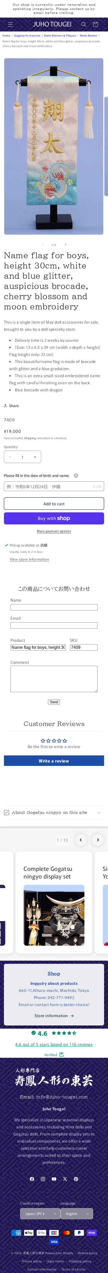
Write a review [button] (54, 761)
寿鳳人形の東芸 (34, 1253)
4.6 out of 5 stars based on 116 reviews (54, 1044)
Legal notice (55, 1261)
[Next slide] (97, 840)
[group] (54, 902)
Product (17, 640)
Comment (19, 662)
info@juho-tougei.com (62, 1097)
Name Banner (89, 35)
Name (15, 600)
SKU (74, 640)
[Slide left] (42, 244)
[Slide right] (65, 244)
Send (54, 702)
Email (15, 618)
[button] (10, 24)
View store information (29, 559)
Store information (51, 1015)
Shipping (30, 438)
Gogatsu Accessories (27, 35)
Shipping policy (80, 1261)
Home (7, 35)
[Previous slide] (81, 840)
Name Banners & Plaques (60, 35)
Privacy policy (32, 1261)
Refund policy (87, 1253)
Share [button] (14, 405)
